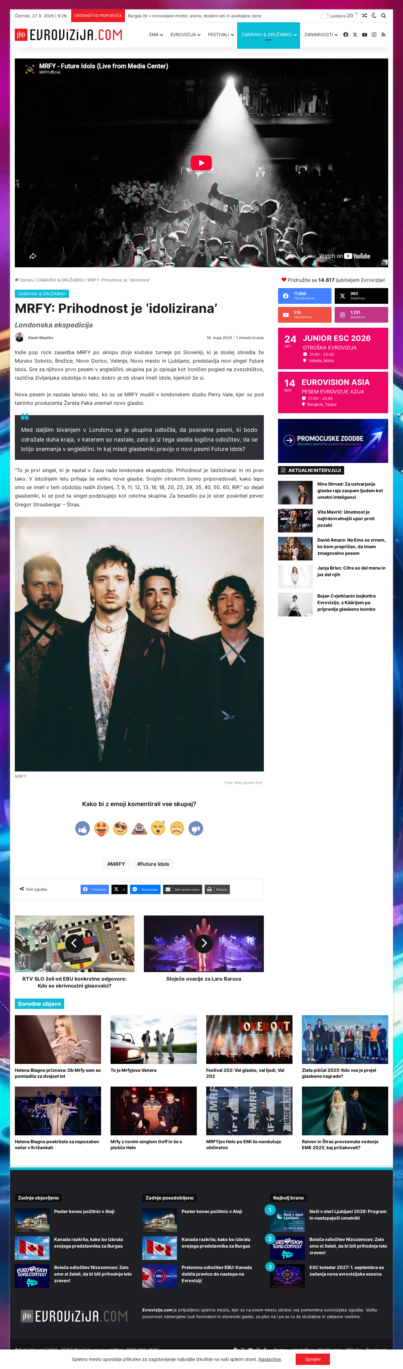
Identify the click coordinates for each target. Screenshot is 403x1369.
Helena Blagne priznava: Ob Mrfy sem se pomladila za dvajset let (58, 1073)
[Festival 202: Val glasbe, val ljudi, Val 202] (249, 1039)
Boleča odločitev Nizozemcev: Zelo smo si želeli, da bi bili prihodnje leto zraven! (93, 1274)
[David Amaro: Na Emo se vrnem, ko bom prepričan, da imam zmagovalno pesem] (295, 548)
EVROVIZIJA (183, 34)
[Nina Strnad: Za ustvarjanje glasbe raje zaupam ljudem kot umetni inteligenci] (295, 492)
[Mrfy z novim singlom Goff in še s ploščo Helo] (154, 1111)
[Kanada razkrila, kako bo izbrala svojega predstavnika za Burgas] (32, 1248)
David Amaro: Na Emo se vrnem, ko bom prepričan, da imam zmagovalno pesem (351, 546)
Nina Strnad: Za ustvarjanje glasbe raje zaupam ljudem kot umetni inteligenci (350, 490)
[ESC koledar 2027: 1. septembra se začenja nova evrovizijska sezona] (287, 1276)
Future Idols (154, 864)
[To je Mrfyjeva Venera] (154, 1039)
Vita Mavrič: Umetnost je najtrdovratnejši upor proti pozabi (346, 518)
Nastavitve (269, 1359)
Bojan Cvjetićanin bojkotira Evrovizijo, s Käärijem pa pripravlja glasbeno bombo (346, 602)
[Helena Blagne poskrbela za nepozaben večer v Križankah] (58, 1111)
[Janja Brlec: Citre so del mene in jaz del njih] (295, 576)
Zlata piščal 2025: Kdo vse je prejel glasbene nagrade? (339, 1073)
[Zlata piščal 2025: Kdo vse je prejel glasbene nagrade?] (345, 1039)
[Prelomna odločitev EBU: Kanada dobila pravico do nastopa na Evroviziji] (159, 1276)
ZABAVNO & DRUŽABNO (266, 34)
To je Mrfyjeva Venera (133, 1070)
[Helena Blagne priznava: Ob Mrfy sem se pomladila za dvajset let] (58, 1039)
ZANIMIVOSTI (318, 34)
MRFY (118, 864)
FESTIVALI (218, 34)
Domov (26, 279)
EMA (153, 34)
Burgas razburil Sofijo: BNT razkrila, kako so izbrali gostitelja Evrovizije (196, 15)
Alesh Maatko (40, 337)
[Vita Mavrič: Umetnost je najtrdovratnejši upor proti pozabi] (295, 520)
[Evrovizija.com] (68, 35)
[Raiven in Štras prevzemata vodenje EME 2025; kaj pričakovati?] (345, 1111)
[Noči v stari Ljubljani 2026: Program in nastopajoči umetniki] (287, 1220)
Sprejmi (313, 1359)
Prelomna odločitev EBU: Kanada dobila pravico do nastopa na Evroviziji (217, 1274)
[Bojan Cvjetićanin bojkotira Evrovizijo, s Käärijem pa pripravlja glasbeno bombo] (295, 604)
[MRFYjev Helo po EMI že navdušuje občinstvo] (249, 1111)
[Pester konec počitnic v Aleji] (32, 1220)
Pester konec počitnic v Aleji (84, 1211)
